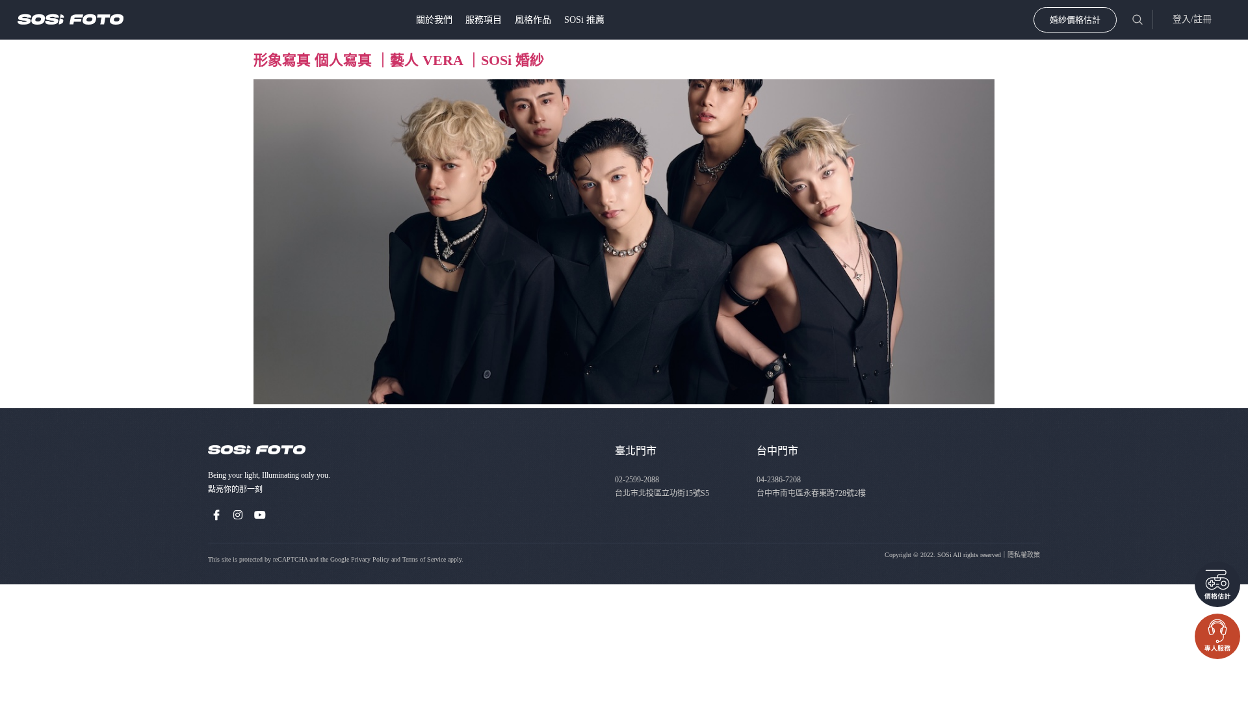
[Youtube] (260, 514)
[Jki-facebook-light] (216, 514)
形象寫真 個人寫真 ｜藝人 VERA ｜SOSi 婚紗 (399, 60)
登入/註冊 (1192, 19)
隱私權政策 (1024, 554)
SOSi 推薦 (584, 20)
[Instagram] (238, 514)
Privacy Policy (370, 559)
